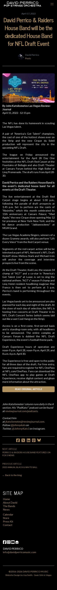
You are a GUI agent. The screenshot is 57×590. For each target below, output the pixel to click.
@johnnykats (18, 425)
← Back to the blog (12, 475)
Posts (28, 58)
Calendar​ (8, 514)
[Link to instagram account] (9, 542)
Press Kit (8, 521)
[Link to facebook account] (4, 542)
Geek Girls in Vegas (43, 575)
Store (6, 518)
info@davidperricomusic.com (19, 552)
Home (6, 499)
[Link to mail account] (17, 542)
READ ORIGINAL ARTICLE (28, 389)
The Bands (9, 506)
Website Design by (14, 575)
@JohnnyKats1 (20, 428)
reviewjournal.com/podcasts (21, 411)
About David (10, 502)
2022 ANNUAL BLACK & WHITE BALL (19, 467)
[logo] (23, 4)
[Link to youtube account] (13, 542)
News (6, 509)
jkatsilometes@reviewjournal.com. (25, 421)
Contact (7, 525)
